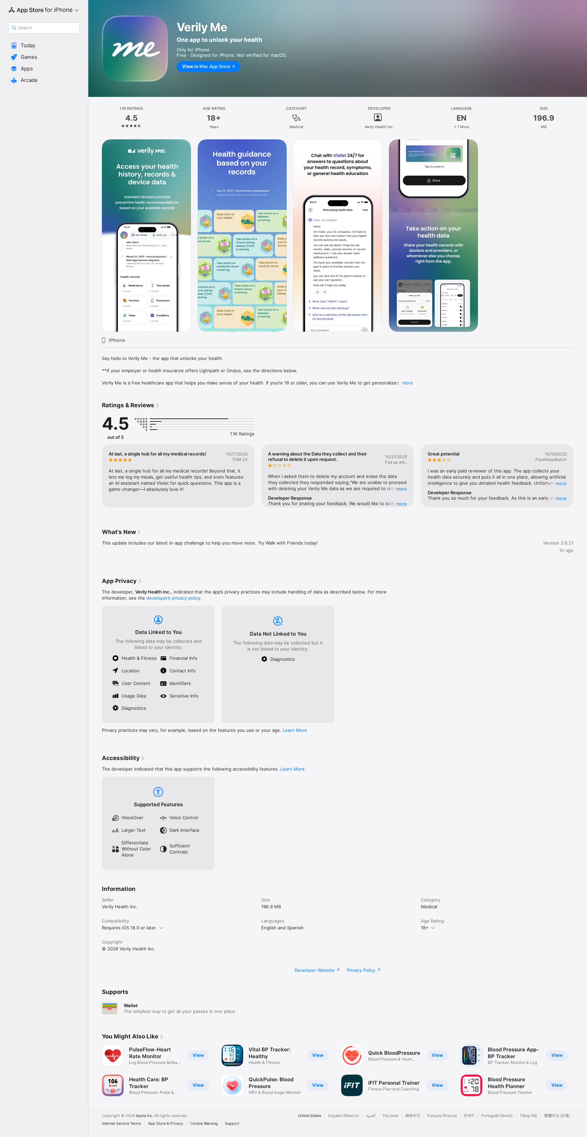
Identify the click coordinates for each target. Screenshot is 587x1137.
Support (232, 1123)
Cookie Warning (204, 1123)
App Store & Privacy (165, 1123)
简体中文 (412, 1116)
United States (309, 1116)
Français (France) (442, 1116)
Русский (390, 1116)
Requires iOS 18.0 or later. (129, 927)
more (407, 382)
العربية (371, 1116)
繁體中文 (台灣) (557, 1116)
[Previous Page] (95, 476)
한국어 (469, 1116)
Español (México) (343, 1116)
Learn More (295, 730)
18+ (425, 927)
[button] (44, 45)
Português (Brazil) (497, 1116)
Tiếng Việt (528, 1116)
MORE (401, 489)
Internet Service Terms (121, 1123)
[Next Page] (580, 476)
